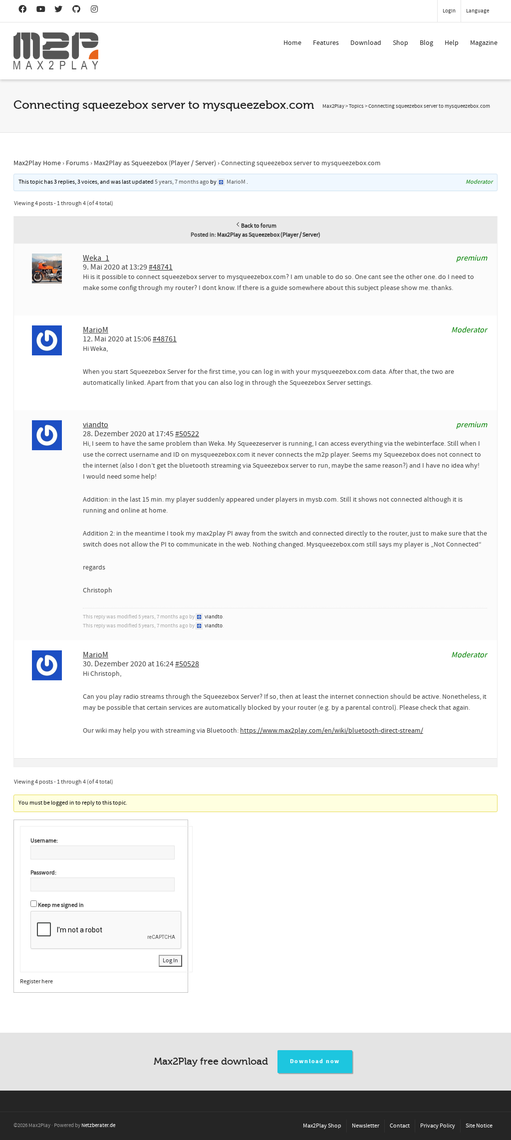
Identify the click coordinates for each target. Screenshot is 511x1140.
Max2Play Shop (322, 1126)
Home (292, 42)
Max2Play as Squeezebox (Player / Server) (155, 163)
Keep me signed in (61, 905)
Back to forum (258, 226)
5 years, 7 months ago (182, 182)
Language (477, 10)
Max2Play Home (37, 163)
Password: (43, 872)
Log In (170, 960)
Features (326, 42)
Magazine (484, 42)
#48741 (161, 267)
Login (449, 10)
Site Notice (479, 1126)
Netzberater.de (98, 1125)
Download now (315, 1061)
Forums (77, 163)
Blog (426, 42)
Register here (36, 981)
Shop (400, 42)
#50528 (187, 664)
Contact (400, 1126)
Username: (44, 841)
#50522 (187, 434)
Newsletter (365, 1126)
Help (452, 42)
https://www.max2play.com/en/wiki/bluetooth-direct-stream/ (331, 730)
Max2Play (333, 106)
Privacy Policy (437, 1126)
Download (365, 42)
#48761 (165, 339)
